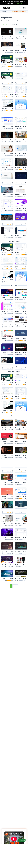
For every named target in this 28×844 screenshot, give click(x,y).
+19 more (14, 114)
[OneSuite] (21, 104)
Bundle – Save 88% (19, 11)
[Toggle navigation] (24, 8)
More (3, 11)
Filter (5, 24)
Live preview (7, 33)
